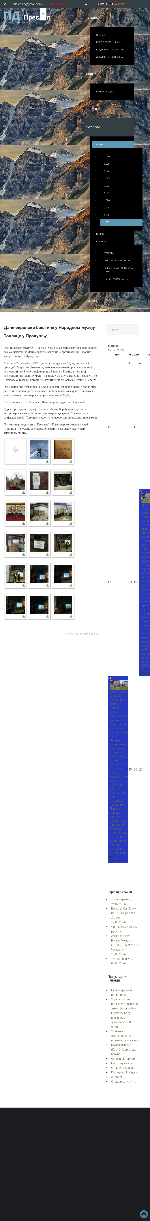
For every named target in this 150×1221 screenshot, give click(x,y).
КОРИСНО (101, 241)
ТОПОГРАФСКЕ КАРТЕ (116, 279)
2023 (107, 178)
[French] (106, 4)
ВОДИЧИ (91, 109)
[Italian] (113, 4)
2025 (107, 164)
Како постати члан (115, 1171)
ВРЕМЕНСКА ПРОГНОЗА (117, 260)
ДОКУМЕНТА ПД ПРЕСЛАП (110, 57)
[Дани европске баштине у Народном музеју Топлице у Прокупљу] (39, 449)
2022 (107, 186)
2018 (107, 215)
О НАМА (100, 35)
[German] (109, 4)
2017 (107, 222)
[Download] (47, 461)
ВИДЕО (100, 234)
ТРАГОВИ (109, 253)
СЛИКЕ (100, 144)
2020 (107, 200)
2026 (107, 156)
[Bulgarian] (103, 4)
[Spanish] (116, 4)
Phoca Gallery (89, 634)
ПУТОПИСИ (93, 127)
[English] (99, 4)
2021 (107, 193)
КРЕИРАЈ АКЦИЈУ (105, 91)
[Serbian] (119, 4)
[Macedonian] (122, 4)
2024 (107, 171)
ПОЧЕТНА (92, 17)
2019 (107, 207)
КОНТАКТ (91, 300)
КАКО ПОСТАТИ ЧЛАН (108, 42)
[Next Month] (117, 346)
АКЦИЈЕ (91, 74)
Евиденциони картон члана (96, 1163)
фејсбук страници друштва (103, 1186)
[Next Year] (114, 346)
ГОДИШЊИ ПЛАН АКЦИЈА (110, 49)
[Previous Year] (109, 346)
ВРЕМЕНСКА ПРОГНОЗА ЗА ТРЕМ (119, 270)
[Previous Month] (111, 346)
